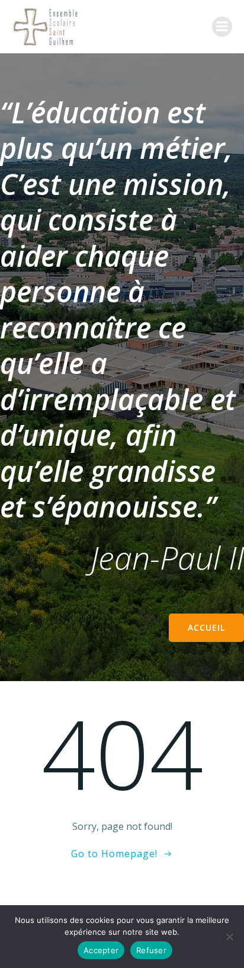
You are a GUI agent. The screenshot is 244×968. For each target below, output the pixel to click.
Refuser (151, 950)
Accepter (101, 950)
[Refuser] (229, 937)
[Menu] (222, 27)
